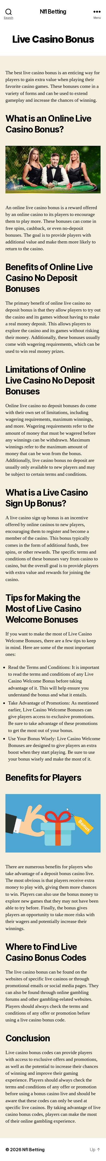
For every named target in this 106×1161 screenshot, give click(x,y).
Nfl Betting (53, 11)
